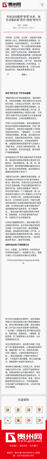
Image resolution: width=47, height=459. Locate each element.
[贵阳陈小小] (29, 420)
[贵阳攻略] (29, 409)
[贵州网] (11, 5)
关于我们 (33, 445)
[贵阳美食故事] (18, 420)
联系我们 (13, 445)
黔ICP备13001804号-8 (24, 452)
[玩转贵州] (18, 409)
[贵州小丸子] (39, 420)
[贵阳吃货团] (7, 409)
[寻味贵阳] (7, 420)
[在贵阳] (39, 409)
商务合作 (23, 445)
